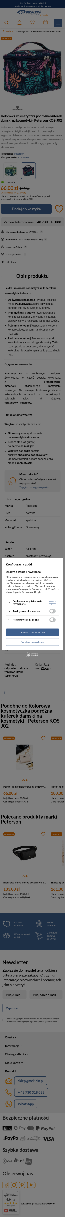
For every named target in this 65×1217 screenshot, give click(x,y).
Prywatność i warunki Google (27, 592)
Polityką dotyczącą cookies (29, 580)
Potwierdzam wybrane (32, 641)
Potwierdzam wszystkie (32, 632)
